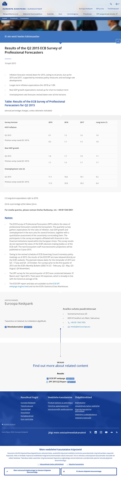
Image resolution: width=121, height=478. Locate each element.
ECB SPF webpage (57, 379)
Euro (60, 14)
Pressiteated (24, 18)
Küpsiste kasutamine (76, 464)
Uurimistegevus (72, 14)
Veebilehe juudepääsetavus (86, 415)
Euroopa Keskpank (85, 9)
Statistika (50, 14)
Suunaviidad (26, 409)
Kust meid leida (27, 419)
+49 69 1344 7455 (78, 323)
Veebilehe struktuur (9, 424)
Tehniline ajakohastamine (58, 406)
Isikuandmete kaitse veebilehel (87, 406)
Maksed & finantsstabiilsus (32, 14)
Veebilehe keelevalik (83, 418)
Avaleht (4, 18)
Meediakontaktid (15, 327)
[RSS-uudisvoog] (117, 432)
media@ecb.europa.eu (80, 327)
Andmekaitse (80, 403)
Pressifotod (25, 413)
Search (110, 4)
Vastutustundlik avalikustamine (60, 409)
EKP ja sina (100, 9)
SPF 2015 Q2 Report (57, 382)
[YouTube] (106, 432)
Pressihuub (87, 14)
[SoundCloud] (111, 432)
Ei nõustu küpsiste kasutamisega (88, 471)
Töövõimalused (113, 9)
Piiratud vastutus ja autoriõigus (60, 403)
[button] (114, 4)
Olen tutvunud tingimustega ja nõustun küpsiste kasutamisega (32, 471)
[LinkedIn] (95, 432)
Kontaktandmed (27, 416)
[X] (90, 432)
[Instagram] (101, 432)
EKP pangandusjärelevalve (106, 14)
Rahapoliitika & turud (10, 14)
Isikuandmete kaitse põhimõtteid (52, 464)
